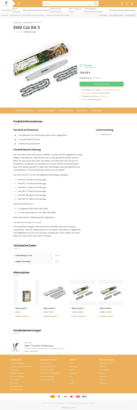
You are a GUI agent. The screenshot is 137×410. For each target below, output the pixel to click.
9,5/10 (84, 99)
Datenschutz (103, 376)
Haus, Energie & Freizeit (74, 10)
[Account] (122, 3)
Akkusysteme (28, 10)
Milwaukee (73, 373)
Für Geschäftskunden (47, 380)
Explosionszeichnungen (48, 366)
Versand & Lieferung (17, 363)
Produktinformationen (24, 110)
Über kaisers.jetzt (106, 360)
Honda (72, 370)
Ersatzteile (103, 15)
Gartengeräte (7, 10)
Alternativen (82, 110)
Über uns (102, 366)
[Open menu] (19, 3)
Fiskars (72, 383)
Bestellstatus (14, 380)
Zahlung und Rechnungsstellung (21, 366)
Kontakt (102, 373)
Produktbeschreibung (46, 110)
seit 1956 (102, 96)
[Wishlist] (127, 3)
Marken (73, 360)
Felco (71, 380)
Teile (111, 10)
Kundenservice (16, 360)
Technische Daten (66, 110)
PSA (48, 10)
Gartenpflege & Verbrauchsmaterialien (93, 10)
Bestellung (13, 370)
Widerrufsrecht (72, 403)
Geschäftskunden (116, 15)
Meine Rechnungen (16, 390)
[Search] (96, 3)
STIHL (71, 363)
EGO (71, 376)
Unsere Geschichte (31, 351)
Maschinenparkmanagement (49, 373)
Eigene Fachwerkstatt (47, 370)
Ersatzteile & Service (48, 360)
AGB (100, 380)
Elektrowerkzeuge (120, 10)
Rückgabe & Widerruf (17, 373)
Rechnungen (130, 15)
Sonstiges (131, 10)
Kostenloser (87, 93)
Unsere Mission (104, 370)
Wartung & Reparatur (47, 376)
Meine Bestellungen (17, 386)
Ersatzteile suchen (46, 363)
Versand (45, 403)
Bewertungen (97, 110)
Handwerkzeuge (40, 10)
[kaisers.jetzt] (6, 3)
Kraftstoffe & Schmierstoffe (56, 10)
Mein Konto (14, 383)
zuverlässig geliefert (112, 90)
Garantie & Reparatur (17, 376)
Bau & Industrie (16, 10)
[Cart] (131, 3)
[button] (18, 32)
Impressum (103, 383)
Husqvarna (73, 366)
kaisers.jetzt (17, 22)
